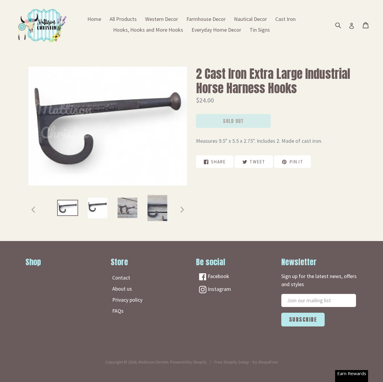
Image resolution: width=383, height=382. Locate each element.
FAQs (118, 310)
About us (122, 288)
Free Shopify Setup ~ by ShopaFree (246, 362)
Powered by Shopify (188, 362)
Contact (121, 277)
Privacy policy (127, 299)
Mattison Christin (153, 362)
